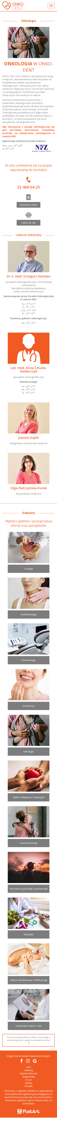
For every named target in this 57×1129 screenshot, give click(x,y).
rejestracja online (28, 204)
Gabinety (28, 1070)
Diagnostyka (28, 1076)
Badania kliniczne (28, 1073)
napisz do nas (29, 222)
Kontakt (29, 1086)
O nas (28, 1079)
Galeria (28, 1082)
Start (28, 1067)
